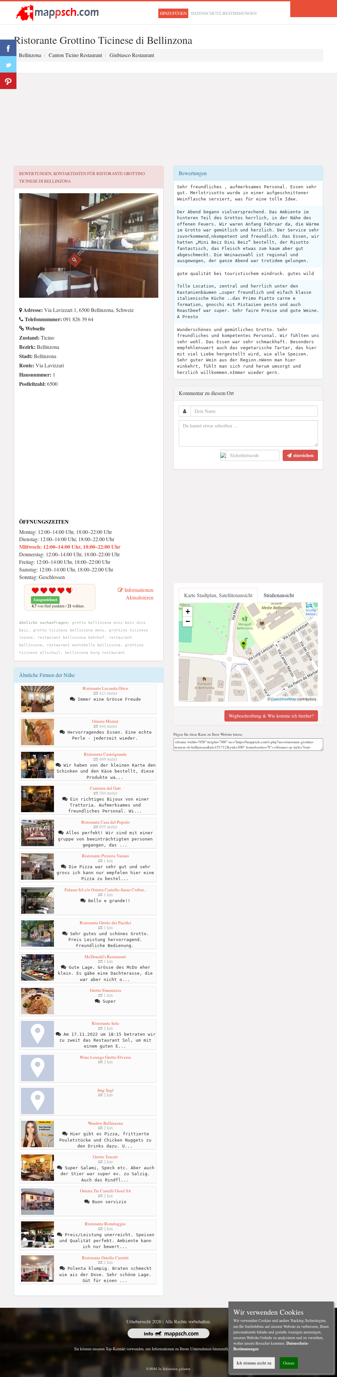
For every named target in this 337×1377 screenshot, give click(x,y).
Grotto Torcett (105, 1157)
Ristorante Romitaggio (105, 1224)
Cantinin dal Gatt (105, 788)
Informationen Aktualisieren (138, 593)
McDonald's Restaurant (105, 957)
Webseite (34, 328)
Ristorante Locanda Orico (105, 688)
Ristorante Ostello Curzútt (105, 1258)
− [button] (188, 621)
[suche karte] (58, 12)
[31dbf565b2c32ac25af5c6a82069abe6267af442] (20, 392)
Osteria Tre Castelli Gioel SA (105, 1191)
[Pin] (8, 81)
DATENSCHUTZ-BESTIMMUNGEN (224, 13)
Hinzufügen (173, 13)
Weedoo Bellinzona (105, 1123)
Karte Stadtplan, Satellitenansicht (218, 595)
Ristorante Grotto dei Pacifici (105, 923)
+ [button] (188, 611)
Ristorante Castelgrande (105, 754)
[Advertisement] (168, 119)
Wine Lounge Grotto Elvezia (105, 1057)
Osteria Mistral (105, 721)
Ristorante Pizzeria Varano (105, 856)
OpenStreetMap (283, 698)
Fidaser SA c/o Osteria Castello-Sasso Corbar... (105, 890)
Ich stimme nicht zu (254, 1363)
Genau (289, 1363)
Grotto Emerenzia (105, 990)
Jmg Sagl (105, 1090)
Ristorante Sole (105, 1023)
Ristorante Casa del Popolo (105, 822)
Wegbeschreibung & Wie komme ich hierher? (271, 716)
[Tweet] (8, 64)
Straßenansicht (279, 595)
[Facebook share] (8, 48)
